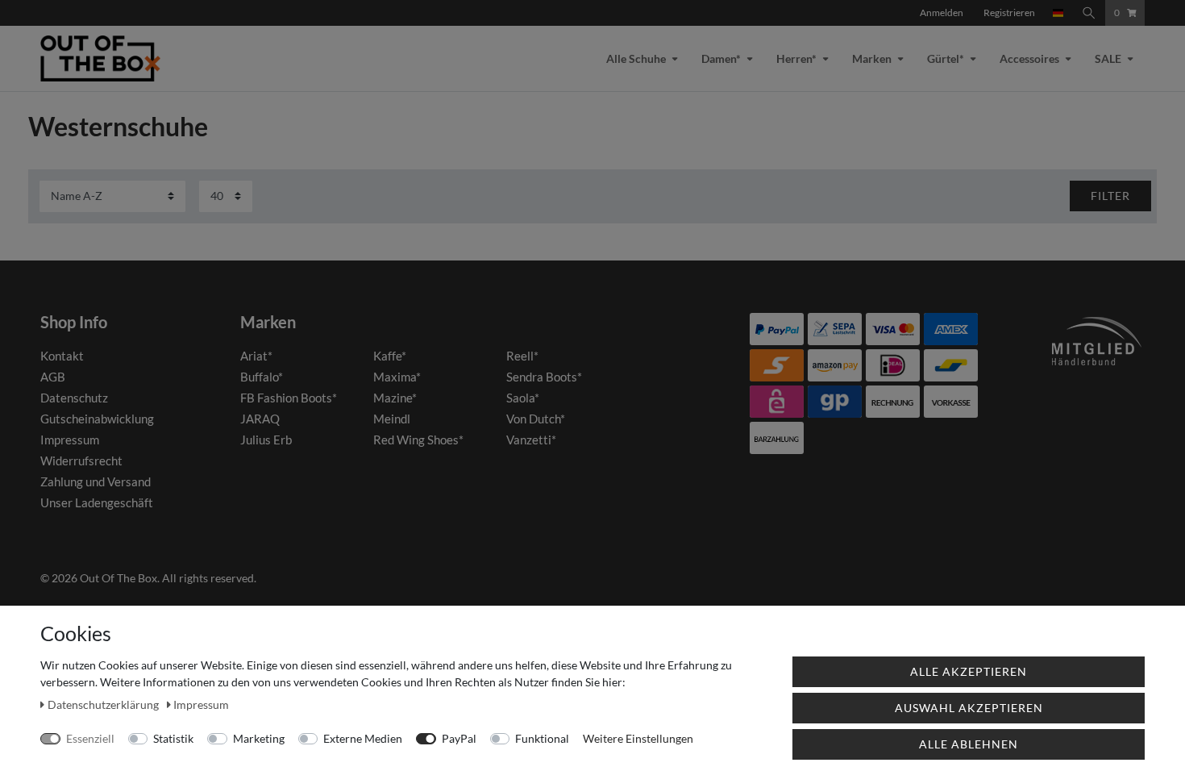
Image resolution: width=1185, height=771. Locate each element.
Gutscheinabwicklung (97, 418)
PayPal (459, 738)
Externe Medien (362, 738)
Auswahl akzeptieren (969, 708)
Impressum (69, 439)
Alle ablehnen (968, 744)
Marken (872, 58)
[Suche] (1089, 13)
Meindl (391, 418)
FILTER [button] (1110, 195)
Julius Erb (266, 439)
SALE (1108, 58)
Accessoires (1029, 58)
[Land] (1058, 13)
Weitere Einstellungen (638, 738)
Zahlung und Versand (95, 481)
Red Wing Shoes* (418, 439)
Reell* (522, 355)
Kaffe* (389, 355)
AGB (52, 376)
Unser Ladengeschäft (96, 502)
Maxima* (397, 376)
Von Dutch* (535, 418)
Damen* (721, 58)
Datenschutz (74, 397)
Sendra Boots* (544, 376)
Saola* (522, 397)
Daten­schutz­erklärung (104, 704)
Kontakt (62, 355)
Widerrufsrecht (81, 460)
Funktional (542, 738)
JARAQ (260, 418)
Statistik (173, 738)
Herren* (796, 58)
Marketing (259, 738)
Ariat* (256, 355)
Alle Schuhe (636, 58)
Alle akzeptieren (968, 671)
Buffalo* (261, 376)
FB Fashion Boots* (288, 397)
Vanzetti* (531, 439)
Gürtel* (945, 58)
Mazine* (395, 397)
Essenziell (90, 738)
